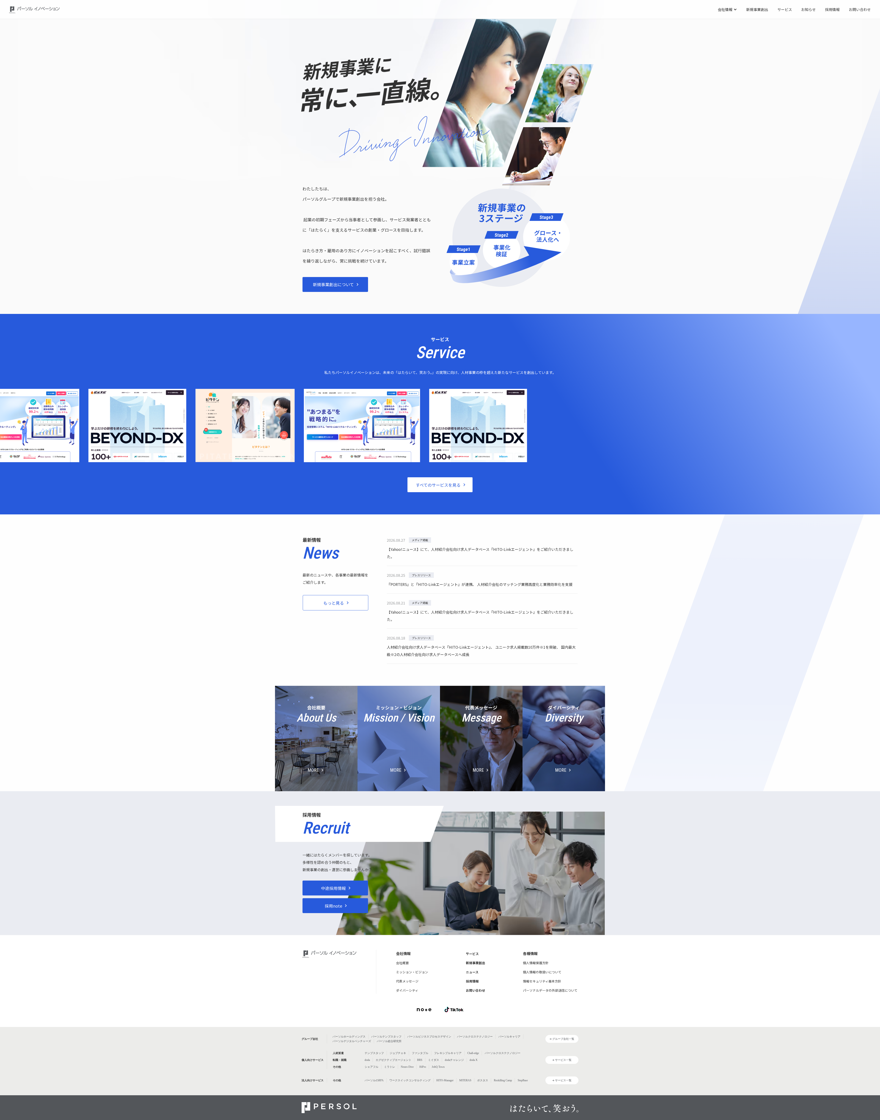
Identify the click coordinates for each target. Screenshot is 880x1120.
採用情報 (832, 9)
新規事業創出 (757, 9)
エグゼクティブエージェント (393, 1060)
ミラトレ (389, 1066)
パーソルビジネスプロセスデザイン (429, 1036)
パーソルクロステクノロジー (475, 1036)
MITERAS (465, 1080)
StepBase (523, 1080)
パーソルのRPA (374, 1080)
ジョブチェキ (398, 1053)
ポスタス (482, 1080)
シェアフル (371, 1066)
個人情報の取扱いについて (542, 972)
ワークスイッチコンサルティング (410, 1080)
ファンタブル (420, 1053)
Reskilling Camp (503, 1080)
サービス (784, 9)
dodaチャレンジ (454, 1060)
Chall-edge (473, 1053)
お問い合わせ (860, 9)
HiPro (422, 1066)
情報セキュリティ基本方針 (542, 981)
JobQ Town (438, 1066)
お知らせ (808, 9)
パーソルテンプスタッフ (386, 1036)
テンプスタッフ (374, 1053)
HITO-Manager (445, 1080)
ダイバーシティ (407, 990)
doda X (474, 1060)
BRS (419, 1060)
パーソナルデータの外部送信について (550, 990)
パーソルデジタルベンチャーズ (352, 1041)
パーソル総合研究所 (389, 1041)
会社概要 (402, 963)
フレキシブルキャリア (448, 1053)
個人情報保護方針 (536, 963)
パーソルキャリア (509, 1036)
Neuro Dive (407, 1066)
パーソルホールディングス (349, 1036)
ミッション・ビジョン (412, 972)
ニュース (472, 972)
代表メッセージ (407, 981)
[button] (727, 9)
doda (367, 1060)
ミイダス (433, 1060)
